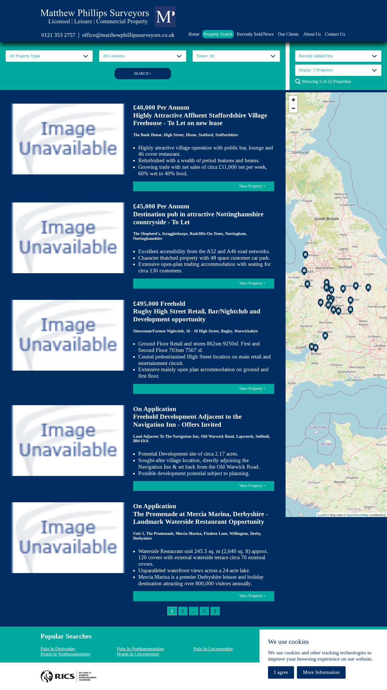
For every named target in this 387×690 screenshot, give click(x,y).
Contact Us (335, 34)
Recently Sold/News (255, 34)
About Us (312, 34)
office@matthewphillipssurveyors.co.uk (128, 35)
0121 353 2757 (58, 35)
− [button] (293, 108)
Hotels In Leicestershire (138, 654)
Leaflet (322, 514)
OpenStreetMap (357, 514)
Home (193, 34)
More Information (321, 672)
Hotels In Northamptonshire (65, 654)
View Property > (252, 186)
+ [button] (293, 99)
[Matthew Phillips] (108, 16)
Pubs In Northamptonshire (140, 648)
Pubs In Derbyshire (58, 648)
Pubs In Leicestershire (213, 648)
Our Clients (288, 34)
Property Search (218, 34)
